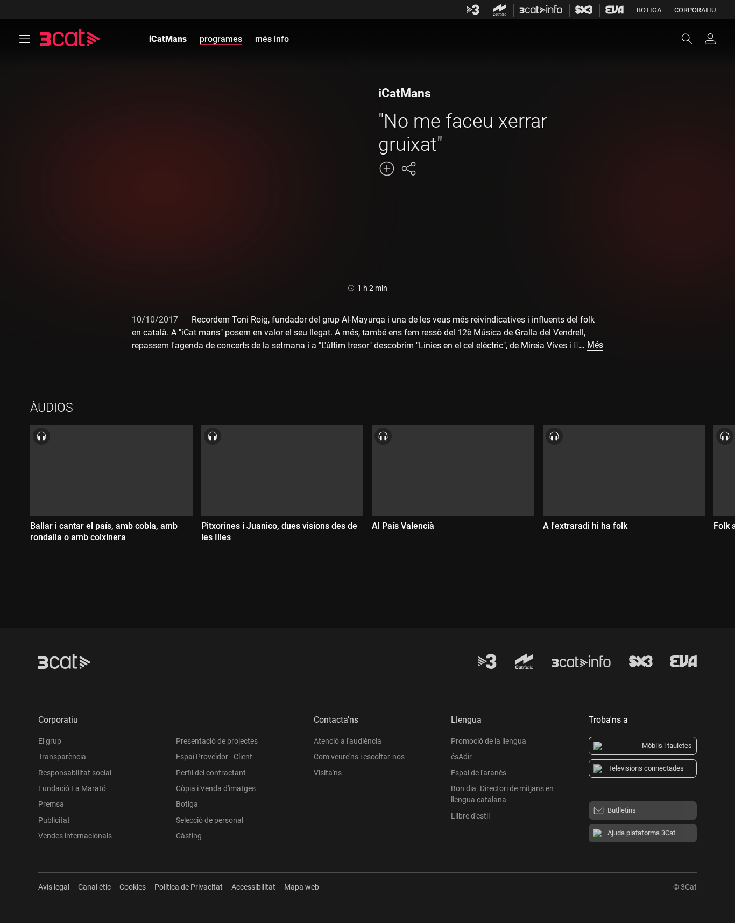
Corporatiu (695, 10)
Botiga (649, 10)
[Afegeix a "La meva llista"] (386, 168)
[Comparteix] (408, 168)
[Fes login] (710, 38)
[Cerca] (692, 38)
